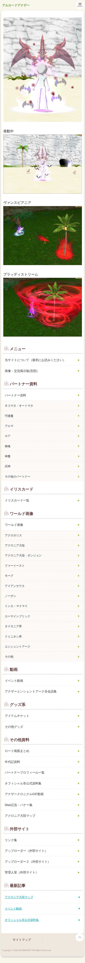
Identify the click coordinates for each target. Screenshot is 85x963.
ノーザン (10, 596)
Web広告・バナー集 (18, 805)
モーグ (9, 575)
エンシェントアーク (17, 646)
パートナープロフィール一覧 (24, 772)
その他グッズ (14, 726)
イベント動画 (14, 680)
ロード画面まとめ (17, 751)
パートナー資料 (15, 395)
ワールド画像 (14, 525)
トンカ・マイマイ (16, 606)
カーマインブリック (17, 616)
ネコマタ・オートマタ (19, 405)
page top (80, 937)
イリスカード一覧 (17, 500)
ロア (7, 436)
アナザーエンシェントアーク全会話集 (31, 691)
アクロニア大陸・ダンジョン (23, 555)
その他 (9, 656)
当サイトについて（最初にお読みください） (35, 360)
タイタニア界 (13, 626)
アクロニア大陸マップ (20, 815)
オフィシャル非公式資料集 (23, 783)
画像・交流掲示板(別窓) (21, 371)
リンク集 (11, 840)
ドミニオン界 (13, 636)
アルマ (9, 426)
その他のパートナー (17, 476)
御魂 (7, 446)
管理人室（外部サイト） (21, 872)
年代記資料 (12, 762)
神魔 (7, 456)
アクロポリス (13, 535)
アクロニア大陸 (15, 545)
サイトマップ (22, 939)
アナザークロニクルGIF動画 (24, 794)
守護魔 (9, 416)
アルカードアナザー (16, 5)
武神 (7, 466)
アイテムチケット (17, 716)
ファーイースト (15, 565)
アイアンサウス (15, 586)
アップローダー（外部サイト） (26, 850)
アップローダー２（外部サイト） (28, 861)
